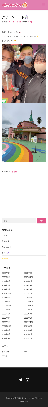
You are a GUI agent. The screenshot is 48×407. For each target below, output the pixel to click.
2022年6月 (6, 314)
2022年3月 (6, 318)
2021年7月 (28, 330)
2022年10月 (29, 305)
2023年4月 (6, 297)
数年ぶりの (6, 241)
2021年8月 (6, 330)
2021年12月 (29, 322)
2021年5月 (28, 334)
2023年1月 (6, 301)
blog (30, 22)
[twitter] (21, 379)
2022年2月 (28, 318)
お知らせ (5, 351)
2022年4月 (28, 314)
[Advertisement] (24, 195)
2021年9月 (28, 326)
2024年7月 (6, 281)
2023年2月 (28, 297)
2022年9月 (6, 309)
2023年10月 (7, 293)
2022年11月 (7, 305)
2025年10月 (29, 277)
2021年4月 (6, 338)
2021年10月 (7, 326)
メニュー (44, 5)
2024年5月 (6, 285)
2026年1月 (6, 277)
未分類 (14, 172)
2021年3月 (28, 338)
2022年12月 (29, 301)
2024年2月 (6, 289)
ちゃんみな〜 (7, 247)
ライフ (26, 351)
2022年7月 (28, 309)
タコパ (4, 252)
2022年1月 (6, 322)
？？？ (4, 235)
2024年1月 (28, 289)
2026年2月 (28, 273)
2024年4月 (28, 285)
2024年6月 (28, 281)
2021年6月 (6, 334)
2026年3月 (6, 273)
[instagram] (27, 379)
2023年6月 (28, 293)
